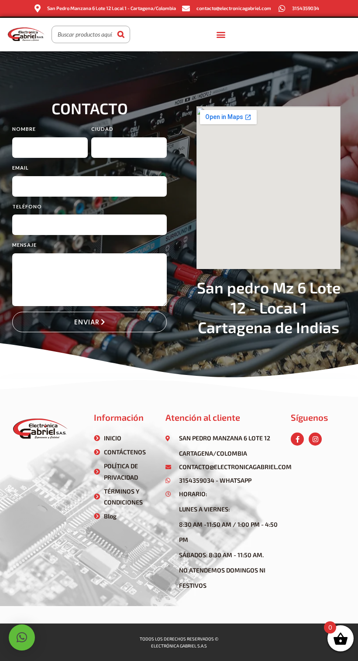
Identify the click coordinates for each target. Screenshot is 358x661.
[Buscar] (121, 34)
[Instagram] (315, 439)
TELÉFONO (27, 206)
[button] (220, 34)
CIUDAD (102, 129)
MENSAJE (24, 245)
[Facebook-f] (297, 439)
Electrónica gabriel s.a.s (179, 645)
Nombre (24, 129)
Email (20, 167)
